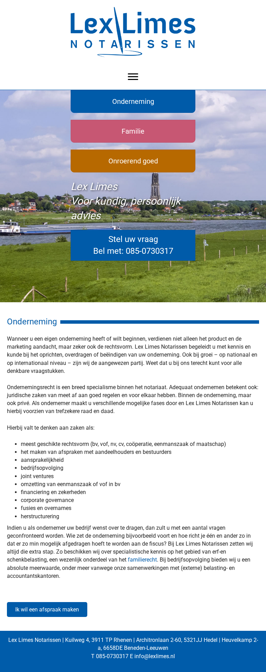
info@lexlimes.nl (154, 656)
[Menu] (133, 77)
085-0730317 (112, 656)
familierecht (142, 559)
